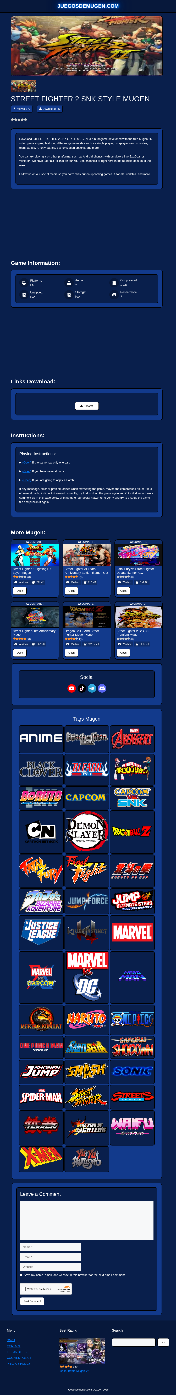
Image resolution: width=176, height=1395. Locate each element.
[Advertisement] (87, 223)
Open (20, 590)
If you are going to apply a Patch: (48, 480)
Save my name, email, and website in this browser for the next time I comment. (75, 1275)
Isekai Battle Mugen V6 (74, 1371)
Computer (36, 542)
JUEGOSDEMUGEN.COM (88, 6)
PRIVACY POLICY (19, 1363)
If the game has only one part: (46, 462)
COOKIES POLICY (19, 1358)
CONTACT (13, 1346)
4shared (88, 405)
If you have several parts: (43, 471)
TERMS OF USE (17, 1352)
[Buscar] (163, 1342)
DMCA (11, 1340)
